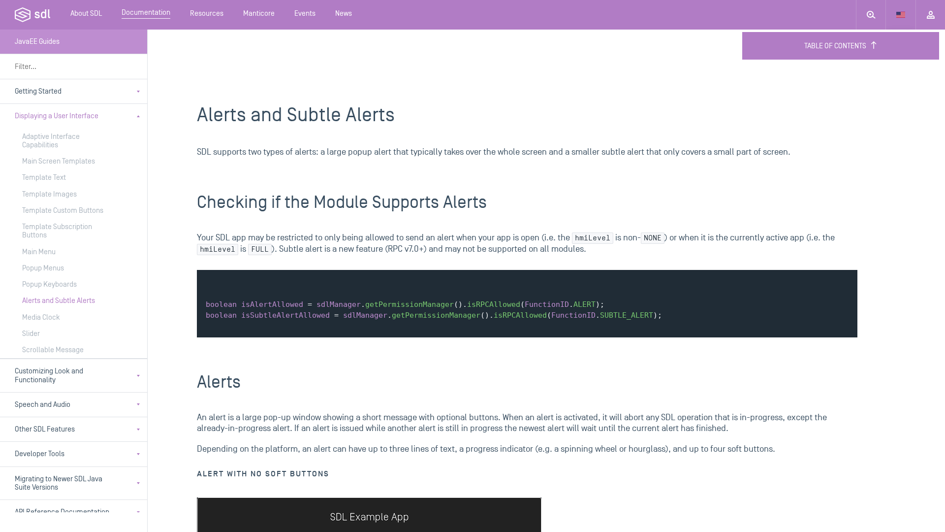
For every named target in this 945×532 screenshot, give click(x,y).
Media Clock (41, 317)
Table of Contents (835, 46)
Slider (31, 334)
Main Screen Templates (58, 161)
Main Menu (39, 252)
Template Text (44, 177)
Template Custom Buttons (62, 210)
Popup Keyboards (49, 284)
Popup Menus (43, 268)
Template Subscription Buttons (57, 231)
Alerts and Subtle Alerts (58, 301)
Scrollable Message (53, 350)
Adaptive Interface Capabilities (51, 141)
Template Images (49, 194)
